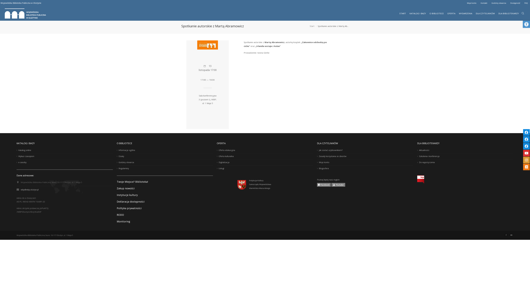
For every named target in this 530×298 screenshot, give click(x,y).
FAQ (526, 3)
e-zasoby (22, 162)
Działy (121, 156)
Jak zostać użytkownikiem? (331, 150)
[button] (526, 24)
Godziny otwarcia (498, 3)
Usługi (221, 168)
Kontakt (484, 3)
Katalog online (24, 150)
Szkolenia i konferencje (429, 156)
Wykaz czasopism (26, 156)
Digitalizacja (224, 162)
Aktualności (424, 150)
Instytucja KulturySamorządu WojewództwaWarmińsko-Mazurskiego (260, 184)
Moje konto (471, 3)
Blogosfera (324, 168)
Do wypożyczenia (427, 162)
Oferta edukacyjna (227, 150)
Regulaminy (124, 168)
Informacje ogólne (127, 150)
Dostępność (515, 3)
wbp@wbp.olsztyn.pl (30, 189)
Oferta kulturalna (226, 156)
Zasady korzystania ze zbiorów (332, 156)
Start (312, 26)
